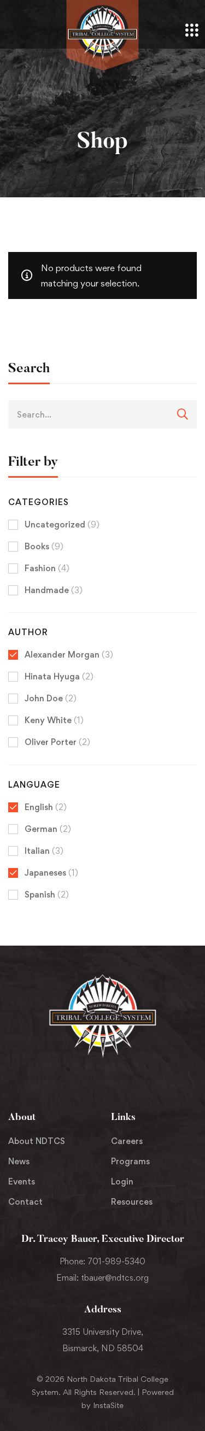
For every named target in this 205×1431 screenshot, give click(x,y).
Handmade (54, 590)
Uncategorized (62, 524)
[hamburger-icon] (191, 31)
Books (44, 546)
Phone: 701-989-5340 (102, 1261)
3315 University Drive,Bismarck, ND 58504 (102, 1340)
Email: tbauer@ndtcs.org (102, 1277)
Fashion (47, 568)
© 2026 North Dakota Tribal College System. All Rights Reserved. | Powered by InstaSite (103, 1392)
